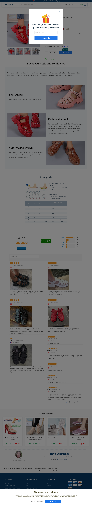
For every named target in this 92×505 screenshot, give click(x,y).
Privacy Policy (61, 498)
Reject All (33, 501)
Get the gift (46, 38)
